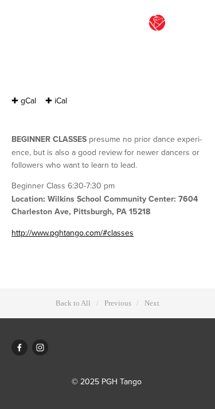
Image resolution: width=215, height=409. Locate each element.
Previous (117, 303)
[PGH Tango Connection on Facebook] (19, 347)
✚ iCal (56, 100)
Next (151, 303)
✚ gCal (23, 100)
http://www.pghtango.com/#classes (72, 232)
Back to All (73, 303)
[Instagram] (40, 347)
